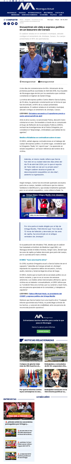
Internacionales (34, 13)
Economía (44, 15)
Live (60, 15)
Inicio (21, 19)
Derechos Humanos (29, 15)
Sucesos (22, 13)
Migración (15, 15)
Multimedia (48, 13)
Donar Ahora (44, 331)
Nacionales (11, 13)
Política (53, 15)
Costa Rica (59, 13)
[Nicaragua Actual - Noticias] (35, 6)
